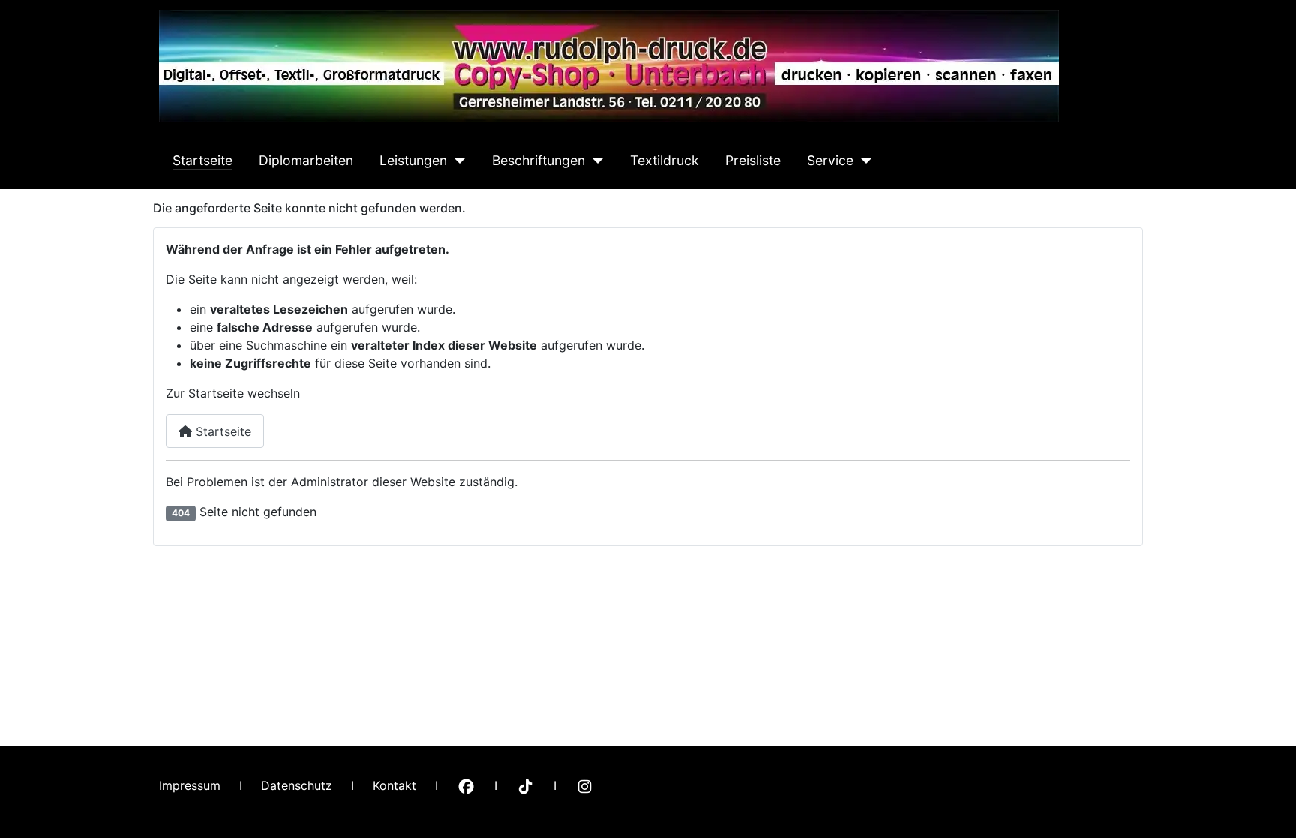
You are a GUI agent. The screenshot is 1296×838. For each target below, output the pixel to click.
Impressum (189, 785)
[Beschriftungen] (594, 160)
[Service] (863, 160)
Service (830, 160)
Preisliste (753, 160)
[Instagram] (584, 785)
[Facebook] (466, 785)
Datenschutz (296, 785)
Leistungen (413, 160)
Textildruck (664, 160)
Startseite (202, 160)
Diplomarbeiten (306, 160)
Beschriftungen (538, 160)
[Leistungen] (456, 160)
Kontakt (394, 785)
